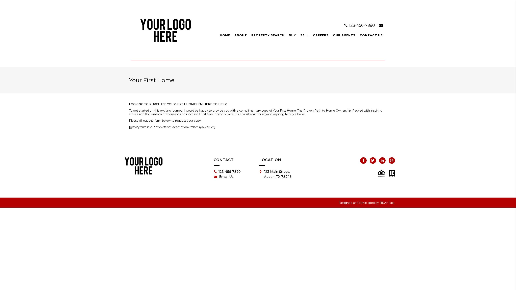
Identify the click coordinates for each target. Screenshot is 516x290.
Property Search (267, 35)
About (240, 35)
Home (225, 35)
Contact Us (371, 35)
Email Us (226, 177)
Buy (292, 35)
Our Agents (344, 35)
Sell (304, 35)
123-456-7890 (362, 25)
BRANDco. (387, 203)
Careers (321, 35)
